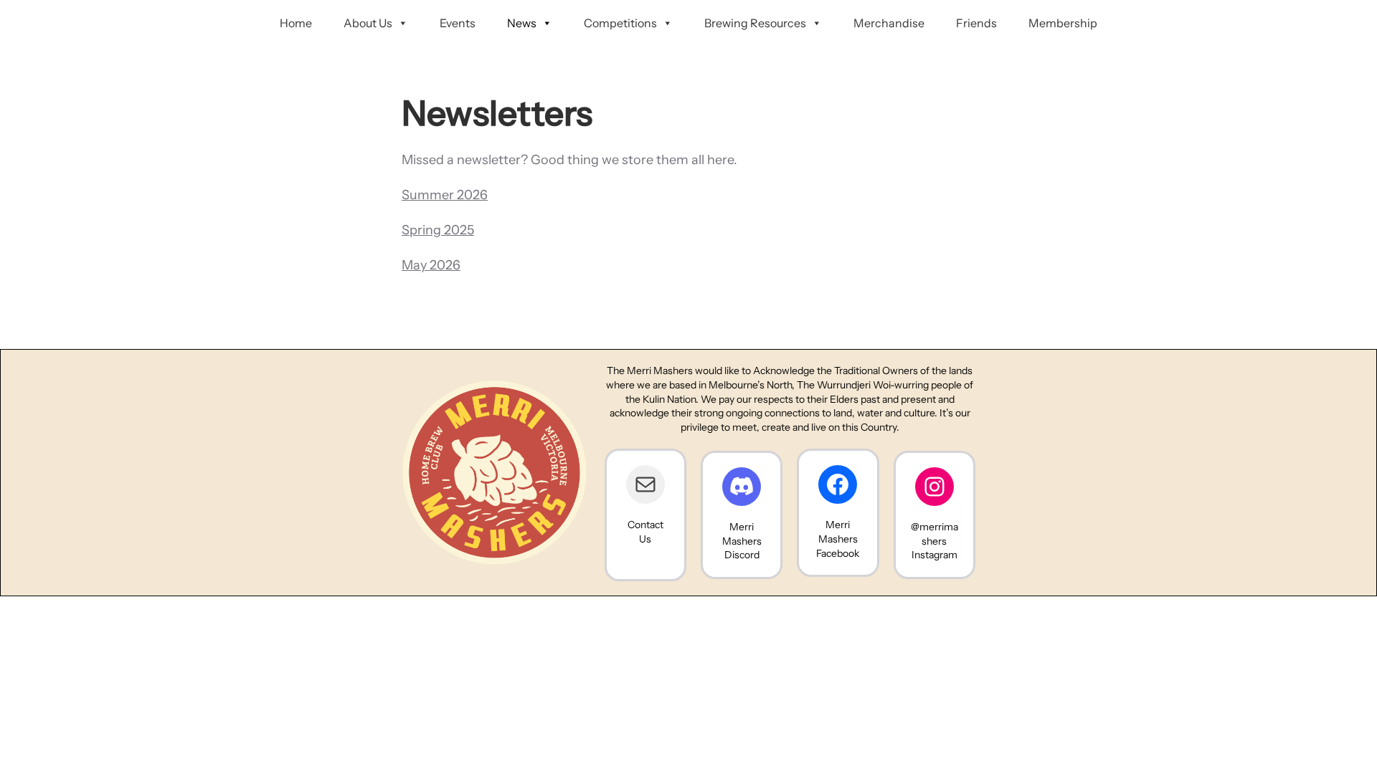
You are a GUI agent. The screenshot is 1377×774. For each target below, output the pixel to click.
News (521, 23)
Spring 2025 (438, 230)
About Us (368, 23)
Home (296, 23)
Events (457, 23)
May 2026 (431, 265)
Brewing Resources (755, 23)
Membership (1062, 23)
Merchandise (888, 23)
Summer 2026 (445, 195)
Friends (976, 23)
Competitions (620, 23)
